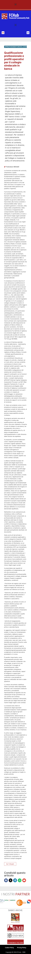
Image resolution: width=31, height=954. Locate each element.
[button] (15, 4)
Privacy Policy (21, 948)
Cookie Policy (9, 948)
